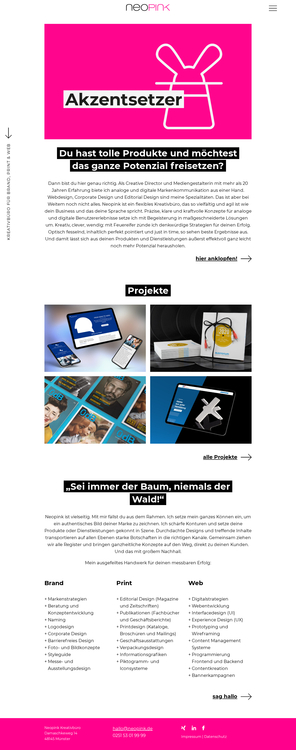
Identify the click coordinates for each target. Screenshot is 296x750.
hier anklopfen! (216, 258)
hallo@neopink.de (133, 728)
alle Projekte (220, 457)
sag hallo (225, 696)
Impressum (191, 737)
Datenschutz (215, 737)
